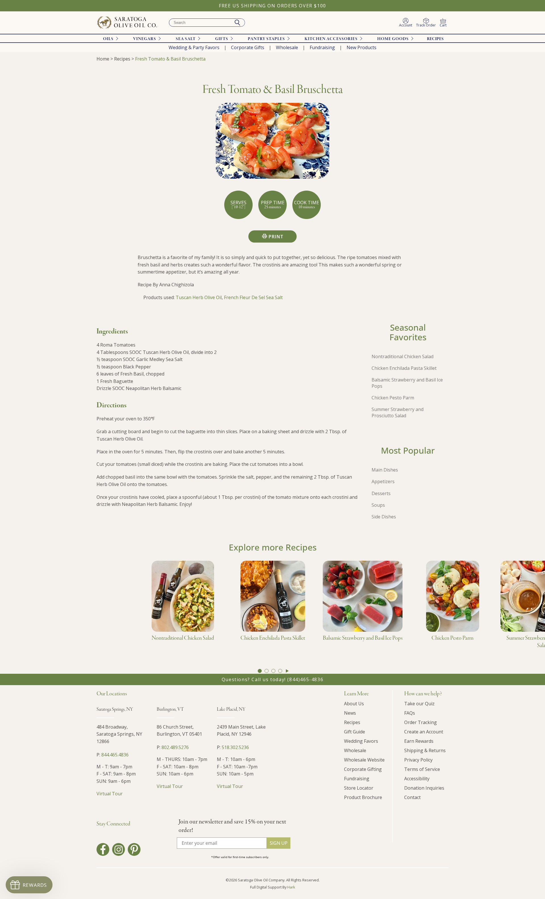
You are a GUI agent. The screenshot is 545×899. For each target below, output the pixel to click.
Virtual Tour (110, 793)
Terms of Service (422, 769)
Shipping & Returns (425, 750)
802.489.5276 (175, 747)
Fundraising (322, 47)
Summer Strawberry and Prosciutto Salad (398, 412)
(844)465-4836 (305, 679)
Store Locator (358, 788)
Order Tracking (420, 722)
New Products (361, 47)
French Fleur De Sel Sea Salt (253, 297)
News (350, 713)
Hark (291, 887)
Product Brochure (363, 797)
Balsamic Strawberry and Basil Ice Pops (407, 383)
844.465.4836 (115, 755)
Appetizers (383, 481)
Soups (378, 505)
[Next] (287, 671)
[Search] (237, 23)
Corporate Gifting (363, 769)
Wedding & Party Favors (194, 47)
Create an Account (423, 731)
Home (103, 59)
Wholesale (287, 47)
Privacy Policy (418, 760)
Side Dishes (384, 517)
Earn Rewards (418, 741)
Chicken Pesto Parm (393, 398)
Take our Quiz (419, 703)
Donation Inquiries (424, 788)
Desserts (381, 493)
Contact (412, 797)
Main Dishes (385, 470)
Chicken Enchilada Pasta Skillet (404, 368)
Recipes (435, 39)
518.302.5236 (235, 747)
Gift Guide (354, 731)
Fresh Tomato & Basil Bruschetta (170, 59)
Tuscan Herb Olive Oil (199, 297)
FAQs (409, 713)
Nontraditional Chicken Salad (402, 356)
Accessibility (416, 778)
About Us (354, 703)
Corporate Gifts (247, 47)
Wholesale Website (364, 760)
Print (276, 236)
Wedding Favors (361, 741)
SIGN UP (279, 843)
